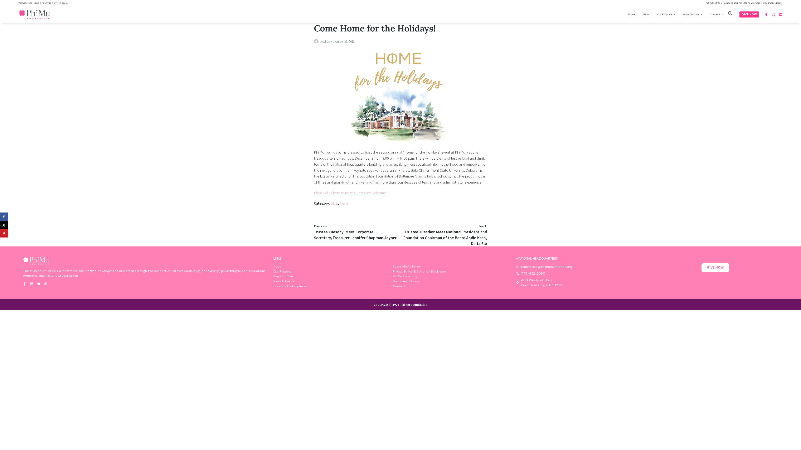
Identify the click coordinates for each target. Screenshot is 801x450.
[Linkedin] (780, 14)
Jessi (323, 42)
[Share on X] (4, 225)
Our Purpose (664, 14)
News (344, 203)
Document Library (772, 2)
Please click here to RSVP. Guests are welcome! (350, 192)
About (646, 14)
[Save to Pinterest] (4, 233)
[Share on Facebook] (4, 216)
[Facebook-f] (766, 14)
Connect (715, 14)
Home (631, 14)
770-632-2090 (713, 2)
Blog (334, 203)
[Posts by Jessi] (317, 42)
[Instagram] (773, 14)
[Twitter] (38, 284)
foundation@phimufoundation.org (742, 2)
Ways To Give (691, 14)
